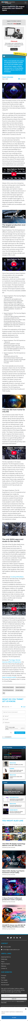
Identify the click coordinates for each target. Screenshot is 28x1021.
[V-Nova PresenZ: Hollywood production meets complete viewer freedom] (14, 886)
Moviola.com (4, 982)
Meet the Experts (5, 964)
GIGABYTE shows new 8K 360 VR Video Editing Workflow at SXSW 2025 (13, 926)
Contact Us (4, 968)
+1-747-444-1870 (6, 947)
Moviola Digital (5, 984)
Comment (23, 79)
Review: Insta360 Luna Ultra (16, 764)
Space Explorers (20, 687)
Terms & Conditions (20, 1001)
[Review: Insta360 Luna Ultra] (6, 763)
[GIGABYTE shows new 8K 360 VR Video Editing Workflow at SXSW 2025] (14, 913)
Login (24, 706)
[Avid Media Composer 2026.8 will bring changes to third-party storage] (6, 798)
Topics (2, 961)
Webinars (3, 966)
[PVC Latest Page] (24, 782)
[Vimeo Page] (20, 938)
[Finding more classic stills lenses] (6, 776)
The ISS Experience (8, 690)
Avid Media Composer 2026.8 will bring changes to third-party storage (17, 800)
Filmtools (3, 975)
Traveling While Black (16, 577)
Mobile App (4, 959)
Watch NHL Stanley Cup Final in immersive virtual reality (13, 871)
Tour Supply (4, 980)
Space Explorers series (9, 677)
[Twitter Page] (11, 938)
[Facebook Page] (8, 938)
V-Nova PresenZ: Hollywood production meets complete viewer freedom (12, 899)
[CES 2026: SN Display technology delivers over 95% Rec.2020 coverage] (14, 832)
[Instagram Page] (14, 938)
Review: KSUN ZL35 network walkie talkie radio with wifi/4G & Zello (16, 771)
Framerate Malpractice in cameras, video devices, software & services (16, 806)
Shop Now (14, 49)
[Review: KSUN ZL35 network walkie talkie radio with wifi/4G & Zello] (6, 770)
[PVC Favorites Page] (24, 747)
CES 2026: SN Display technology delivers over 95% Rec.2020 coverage (13, 845)
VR (3, 693)
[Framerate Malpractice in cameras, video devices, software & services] (6, 805)
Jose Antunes (7, 77)
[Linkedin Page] (17, 938)
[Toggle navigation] (25, 2)
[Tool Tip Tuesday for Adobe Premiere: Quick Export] (6, 811)
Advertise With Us (6, 957)
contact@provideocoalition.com (11, 949)
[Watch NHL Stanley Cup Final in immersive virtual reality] (14, 859)
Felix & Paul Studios (8, 687)
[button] (26, 1009)
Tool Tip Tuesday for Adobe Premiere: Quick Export (16, 812)
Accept (14, 1017)
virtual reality (19, 690)
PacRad (3, 978)
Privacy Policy (3, 1002)
